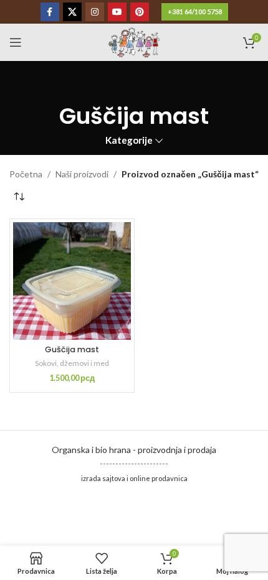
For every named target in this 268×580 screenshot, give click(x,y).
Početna (25, 174)
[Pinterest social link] (139, 11)
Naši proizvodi (81, 174)
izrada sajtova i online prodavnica (134, 478)
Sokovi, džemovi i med (72, 363)
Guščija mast (72, 349)
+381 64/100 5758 (195, 11)
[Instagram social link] (94, 11)
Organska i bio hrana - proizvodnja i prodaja (134, 449)
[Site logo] (133, 41)
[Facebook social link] (50, 11)
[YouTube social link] (117, 11)
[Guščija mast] (72, 281)
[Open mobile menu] (15, 42)
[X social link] (72, 11)
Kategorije (129, 140)
